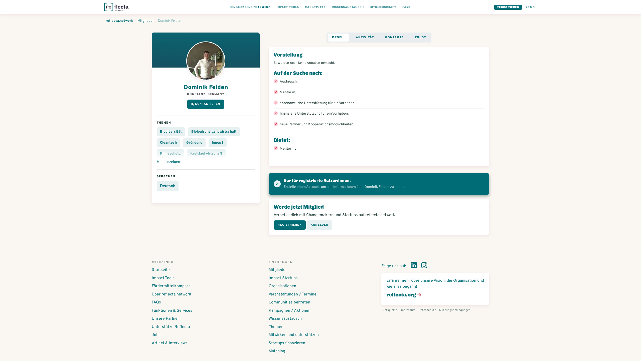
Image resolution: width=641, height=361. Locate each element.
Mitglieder (278, 269)
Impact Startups (283, 278)
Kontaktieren (207, 104)
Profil (338, 38)
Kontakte (394, 38)
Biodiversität (171, 132)
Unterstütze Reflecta (171, 326)
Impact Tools (163, 278)
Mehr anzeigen (168, 162)
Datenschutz (427, 310)
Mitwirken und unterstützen (294, 334)
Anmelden (320, 225)
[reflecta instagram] (424, 266)
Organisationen (282, 286)
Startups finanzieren (287, 343)
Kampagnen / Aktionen (289, 310)
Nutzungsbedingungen (454, 310)
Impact (217, 143)
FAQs (156, 302)
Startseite (161, 269)
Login (530, 7)
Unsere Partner (165, 318)
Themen (276, 326)
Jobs (156, 334)
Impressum (407, 310)
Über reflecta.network (171, 294)
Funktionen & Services (172, 310)
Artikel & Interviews (170, 343)
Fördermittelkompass (171, 286)
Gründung (194, 143)
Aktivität (365, 38)
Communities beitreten (289, 302)
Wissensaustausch (285, 318)
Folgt (420, 38)
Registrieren (508, 7)
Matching (277, 351)
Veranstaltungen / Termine (292, 294)
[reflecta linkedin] (414, 266)
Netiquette (389, 310)
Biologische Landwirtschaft (214, 132)
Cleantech (168, 143)
